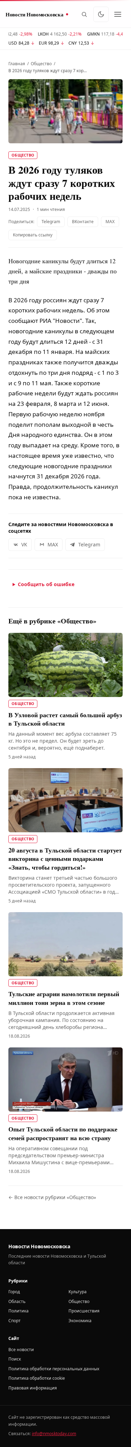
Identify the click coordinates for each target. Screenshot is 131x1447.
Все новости (21, 1350)
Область (17, 1301)
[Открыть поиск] (84, 14)
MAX (110, 222)
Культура (77, 1292)
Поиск (14, 1359)
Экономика (80, 1321)
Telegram (51, 222)
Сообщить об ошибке (46, 584)
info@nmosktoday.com (54, 1434)
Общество (41, 64)
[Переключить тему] (101, 14)
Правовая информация (32, 1388)
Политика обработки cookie (36, 1378)
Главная (16, 64)
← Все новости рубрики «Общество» (52, 1197)
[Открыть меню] (117, 14)
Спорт (14, 1321)
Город (14, 1292)
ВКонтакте (83, 222)
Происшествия (84, 1311)
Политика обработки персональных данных (53, 1369)
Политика (18, 1311)
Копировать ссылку (32, 235)
